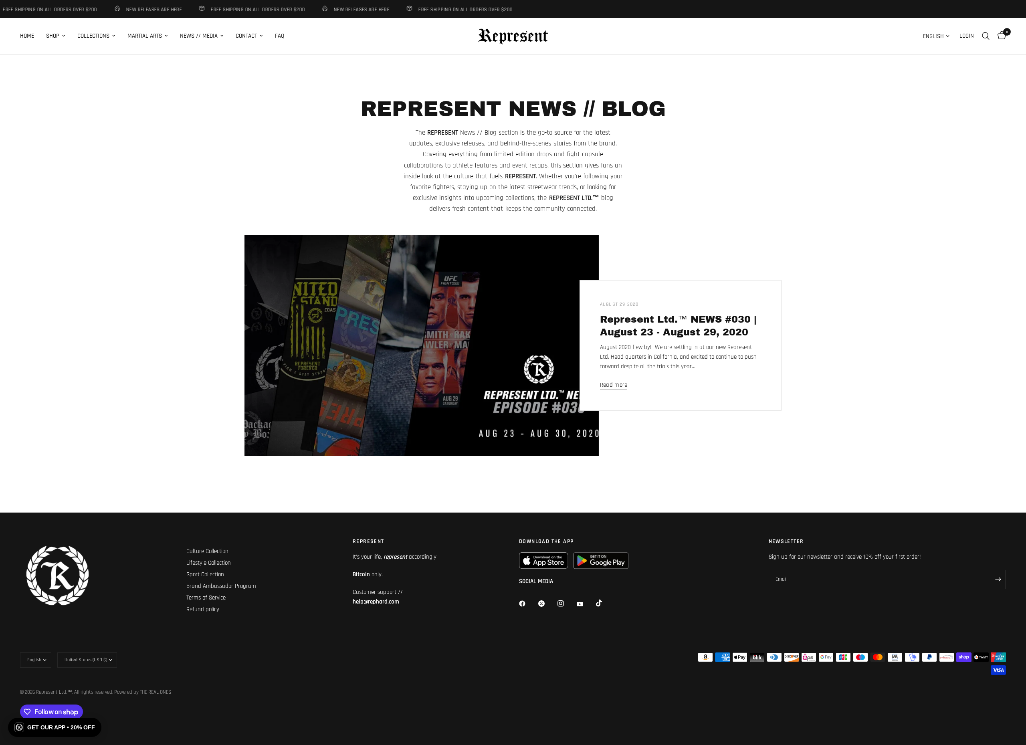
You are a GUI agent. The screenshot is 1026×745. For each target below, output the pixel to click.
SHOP (52, 36)
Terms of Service (206, 598)
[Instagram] (566, 603)
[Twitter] (547, 603)
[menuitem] (30, 36)
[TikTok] (605, 603)
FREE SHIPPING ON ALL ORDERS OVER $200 (249, 9)
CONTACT (246, 36)
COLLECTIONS (93, 36)
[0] (1000, 36)
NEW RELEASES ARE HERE (145, 9)
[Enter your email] (998, 579)
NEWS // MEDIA (199, 36)
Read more (614, 385)
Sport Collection (205, 574)
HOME (27, 36)
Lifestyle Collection (208, 563)
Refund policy (202, 609)
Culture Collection (207, 551)
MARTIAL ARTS (144, 36)
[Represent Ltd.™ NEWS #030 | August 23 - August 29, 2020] (421, 345)
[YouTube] (585, 604)
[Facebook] (528, 603)
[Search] (986, 36)
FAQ (279, 36)
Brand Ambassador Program (221, 586)
